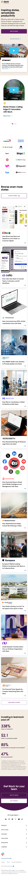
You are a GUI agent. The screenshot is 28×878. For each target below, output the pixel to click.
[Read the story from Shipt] (21, 153)
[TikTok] (22, 819)
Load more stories (14, 702)
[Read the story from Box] (7, 172)
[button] (12, 123)
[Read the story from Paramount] (21, 147)
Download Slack (5, 858)
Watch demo (14, 31)
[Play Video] (14, 51)
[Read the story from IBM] (21, 141)
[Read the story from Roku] (7, 153)
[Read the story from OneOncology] (21, 160)
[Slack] (5, 2)
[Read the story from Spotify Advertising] (21, 172)
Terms (8, 862)
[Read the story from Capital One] (7, 141)
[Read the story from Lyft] (7, 166)
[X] (15, 819)
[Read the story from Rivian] (7, 147)
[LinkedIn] (6, 819)
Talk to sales (14, 795)
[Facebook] (12, 819)
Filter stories (12, 195)
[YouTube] (19, 819)
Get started (14, 801)
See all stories (14, 39)
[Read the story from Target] (7, 160)
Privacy (3, 862)
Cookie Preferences (17, 862)
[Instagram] (9, 819)
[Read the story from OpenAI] (21, 166)
